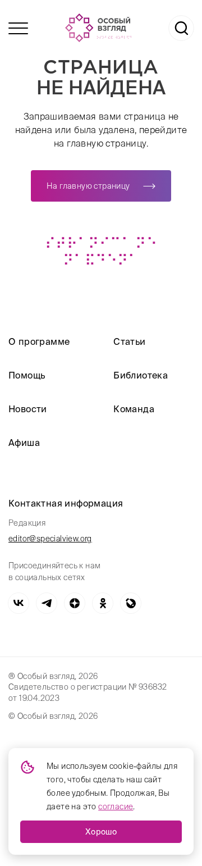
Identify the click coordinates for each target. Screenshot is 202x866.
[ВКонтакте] (18, 603)
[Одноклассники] (103, 603)
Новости (27, 409)
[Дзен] (75, 603)
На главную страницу (88, 185)
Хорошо (101, 831)
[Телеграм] (47, 603)
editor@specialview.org (50, 538)
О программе (39, 341)
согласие (115, 806)
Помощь (26, 375)
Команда (133, 409)
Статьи (129, 341)
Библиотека (140, 375)
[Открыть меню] (18, 28)
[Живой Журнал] (131, 603)
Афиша (24, 442)
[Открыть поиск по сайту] (181, 28)
